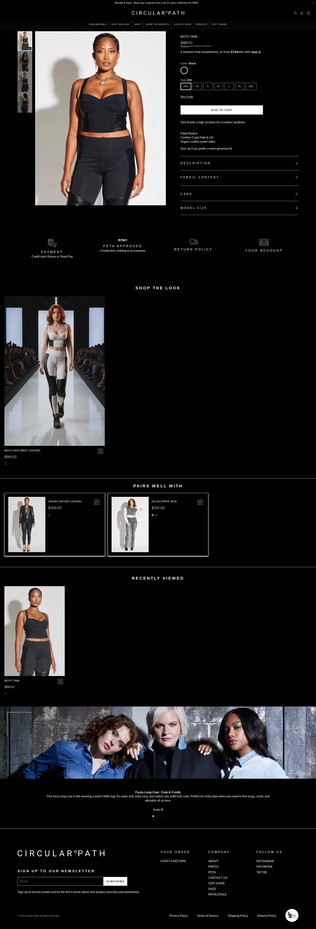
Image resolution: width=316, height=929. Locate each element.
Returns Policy (266, 915)
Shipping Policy (238, 915)
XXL (251, 86)
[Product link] (34, 631)
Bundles (201, 24)
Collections (182, 24)
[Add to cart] (60, 681)
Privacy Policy (178, 915)
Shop (137, 24)
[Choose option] (100, 451)
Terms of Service (208, 915)
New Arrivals (98, 24)
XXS (185, 86)
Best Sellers (120, 24)
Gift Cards (219, 24)
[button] (294, 13)
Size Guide (186, 96)
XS (197, 86)
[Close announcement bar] (312, 2)
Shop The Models (157, 24)
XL (239, 86)
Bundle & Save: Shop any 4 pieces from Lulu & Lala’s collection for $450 (156, 2)
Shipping (184, 46)
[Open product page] (54, 371)
